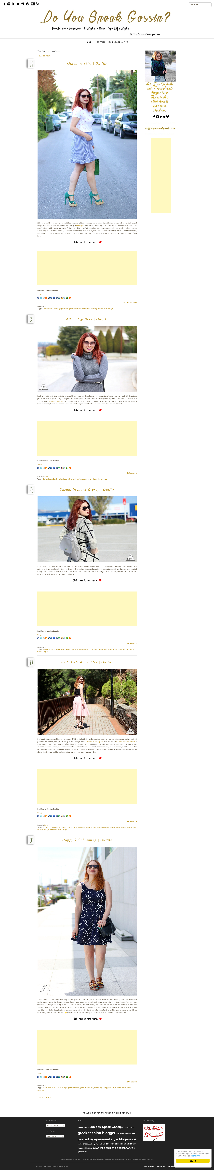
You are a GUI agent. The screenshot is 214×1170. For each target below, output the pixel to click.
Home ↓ (90, 42)
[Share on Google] (54, 298)
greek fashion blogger (76, 308)
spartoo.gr (91, 1144)
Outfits (101, 42)
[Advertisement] (87, 268)
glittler (70, 479)
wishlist (85, 1148)
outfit (118, 1133)
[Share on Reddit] (64, 298)
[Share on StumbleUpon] (59, 298)
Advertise (171, 1166)
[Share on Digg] (51, 298)
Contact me (161, 1166)
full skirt (78, 827)
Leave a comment (130, 302)
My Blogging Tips (118, 42)
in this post (80, 225)
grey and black (92, 649)
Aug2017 (31, 840)
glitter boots (63, 479)
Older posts (44, 56)
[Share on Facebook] (38, 298)
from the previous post (55, 401)
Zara (90, 1148)
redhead (101, 308)
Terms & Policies (148, 1166)
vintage (80, 1148)
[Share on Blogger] (46, 298)
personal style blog (90, 308)
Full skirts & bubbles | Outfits (87, 661)
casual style (47, 1088)
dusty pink (71, 827)
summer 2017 (126, 1088)
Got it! (193, 1160)
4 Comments (132, 473)
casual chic (82, 1127)
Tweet (39, 294)
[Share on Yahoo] (62, 298)
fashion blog (129, 1127)
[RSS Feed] (70, 298)
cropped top (47, 827)
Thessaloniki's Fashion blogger (120, 1143)
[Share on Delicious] (49, 298)
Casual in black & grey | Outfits (87, 489)
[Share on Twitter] (41, 298)
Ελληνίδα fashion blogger (59, 829)
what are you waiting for (94, 741)
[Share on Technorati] (67, 298)
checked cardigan (49, 649)
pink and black (115, 827)
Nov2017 (31, 490)
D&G (89, 1127)
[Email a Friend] (44, 298)
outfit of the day (88, 1088)
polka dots (110, 1088)
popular (123, 827)
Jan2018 (31, 319)
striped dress (122, 649)
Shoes (85, 1144)
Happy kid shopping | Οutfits (87, 839)
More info (195, 1155)
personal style (87, 1139)
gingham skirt (63, 308)
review (80, 1144)
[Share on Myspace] (57, 298)
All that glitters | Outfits (87, 318)
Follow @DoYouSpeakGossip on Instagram (107, 1113)
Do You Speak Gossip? (50, 308)
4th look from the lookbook (126, 741)
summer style (108, 308)
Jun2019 (31, 64)
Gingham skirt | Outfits (87, 63)
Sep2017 (31, 662)
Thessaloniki (101, 1144)
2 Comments (132, 643)
